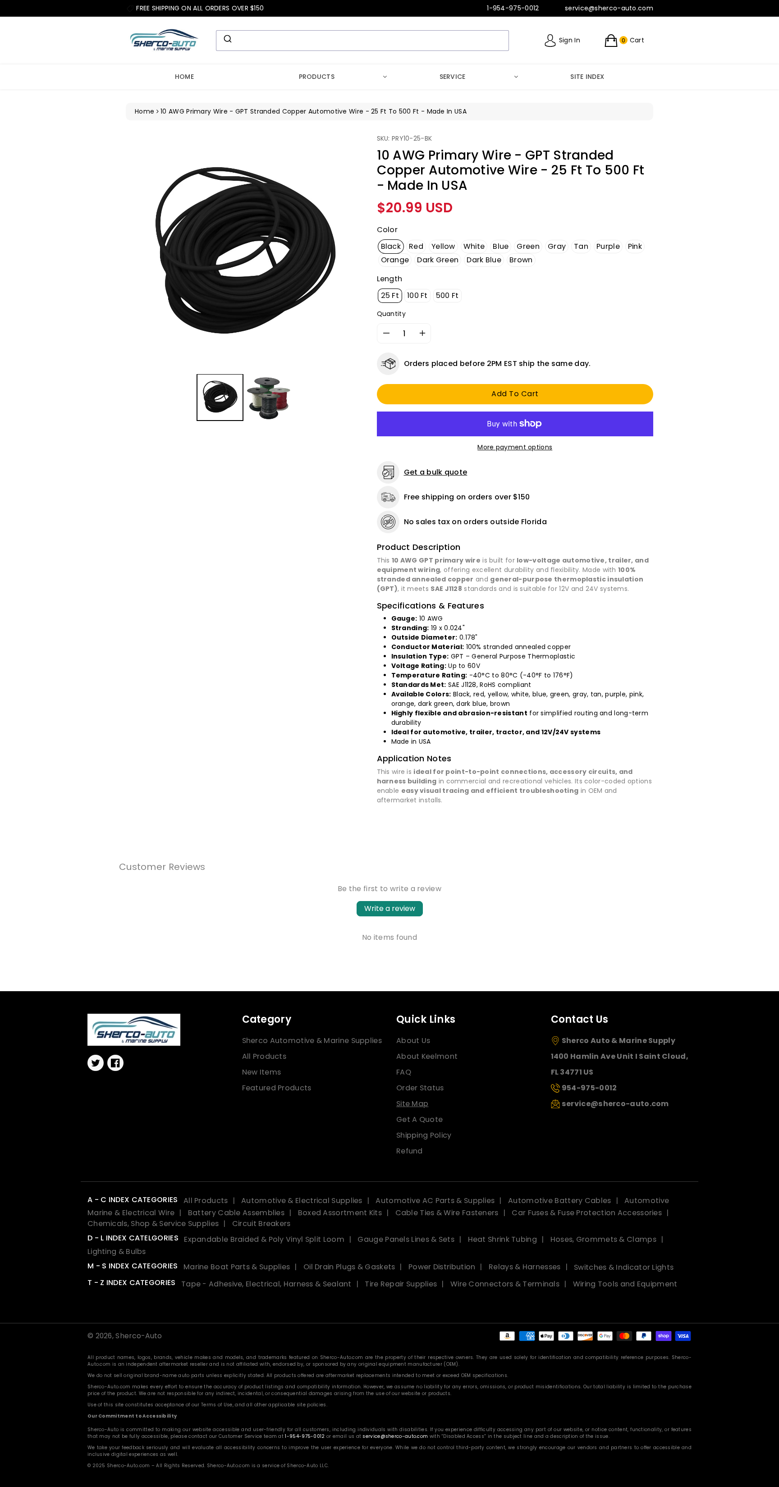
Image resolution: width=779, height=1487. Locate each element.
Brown (521, 260)
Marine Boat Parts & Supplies (236, 1267)
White (474, 246)
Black (391, 246)
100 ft (417, 295)
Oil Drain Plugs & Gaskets (349, 1267)
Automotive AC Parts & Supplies (435, 1200)
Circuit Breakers (261, 1223)
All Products (264, 1056)
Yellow (443, 246)
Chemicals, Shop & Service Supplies (153, 1223)
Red (416, 246)
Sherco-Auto (138, 1336)
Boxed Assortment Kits (340, 1213)
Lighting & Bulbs (116, 1251)
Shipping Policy (424, 1135)
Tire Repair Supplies (401, 1284)
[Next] (350, 252)
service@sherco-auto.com (395, 1436)
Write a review (389, 908)
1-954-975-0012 (305, 1436)
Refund (409, 1151)
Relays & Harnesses (524, 1267)
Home (184, 76)
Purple (608, 246)
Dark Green (437, 260)
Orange (395, 260)
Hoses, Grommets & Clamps (603, 1239)
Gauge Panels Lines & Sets (405, 1239)
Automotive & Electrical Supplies (301, 1200)
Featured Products (277, 1088)
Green (528, 246)
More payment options (514, 447)
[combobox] (362, 40)
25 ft (390, 295)
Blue (501, 246)
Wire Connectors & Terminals (504, 1284)
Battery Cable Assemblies (236, 1213)
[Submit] (227, 39)
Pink (635, 246)
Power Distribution (441, 1267)
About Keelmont (427, 1056)
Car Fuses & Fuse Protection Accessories (587, 1213)
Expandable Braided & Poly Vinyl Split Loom (264, 1239)
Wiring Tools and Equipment (625, 1284)
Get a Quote (419, 1119)
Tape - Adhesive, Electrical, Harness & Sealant (266, 1284)
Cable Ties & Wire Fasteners (447, 1213)
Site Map (412, 1103)
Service (453, 76)
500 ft (447, 295)
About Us (413, 1040)
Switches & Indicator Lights (624, 1267)
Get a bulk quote (435, 472)
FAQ (403, 1072)
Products (317, 76)
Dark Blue (484, 260)
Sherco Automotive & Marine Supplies (312, 1040)
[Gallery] (244, 279)
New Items (261, 1072)
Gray (557, 246)
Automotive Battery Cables (559, 1200)
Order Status (420, 1088)
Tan (581, 246)
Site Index (587, 76)
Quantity (391, 313)
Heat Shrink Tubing (502, 1239)
